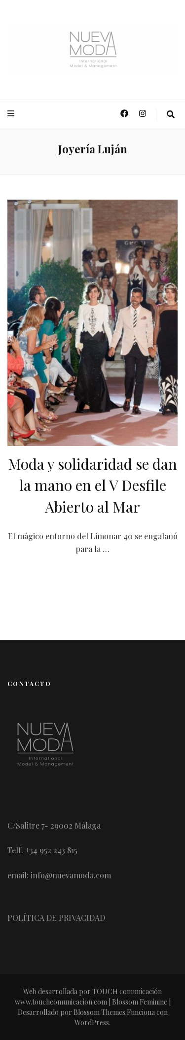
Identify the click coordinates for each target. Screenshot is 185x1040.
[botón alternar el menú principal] (12, 113)
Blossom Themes (99, 1012)
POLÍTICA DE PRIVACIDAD (56, 917)
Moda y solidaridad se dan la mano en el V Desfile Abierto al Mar (92, 485)
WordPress (91, 1022)
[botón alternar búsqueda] (171, 114)
